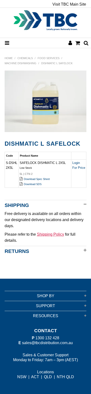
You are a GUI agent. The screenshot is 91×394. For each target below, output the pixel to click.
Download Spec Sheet (37, 179)
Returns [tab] (17, 251)
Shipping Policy (50, 234)
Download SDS (32, 184)
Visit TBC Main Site (69, 4)
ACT (35, 377)
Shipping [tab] (17, 205)
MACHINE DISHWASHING (20, 63)
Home (9, 58)
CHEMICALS (25, 58)
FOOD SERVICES (48, 58)
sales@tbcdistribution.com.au (47, 343)
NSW (21, 377)
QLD (48, 377)
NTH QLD (65, 377)
